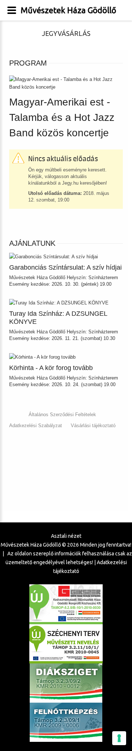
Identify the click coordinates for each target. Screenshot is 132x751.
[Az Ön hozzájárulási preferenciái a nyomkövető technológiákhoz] (119, 738)
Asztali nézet (66, 536)
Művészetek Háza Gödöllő (68, 10)
